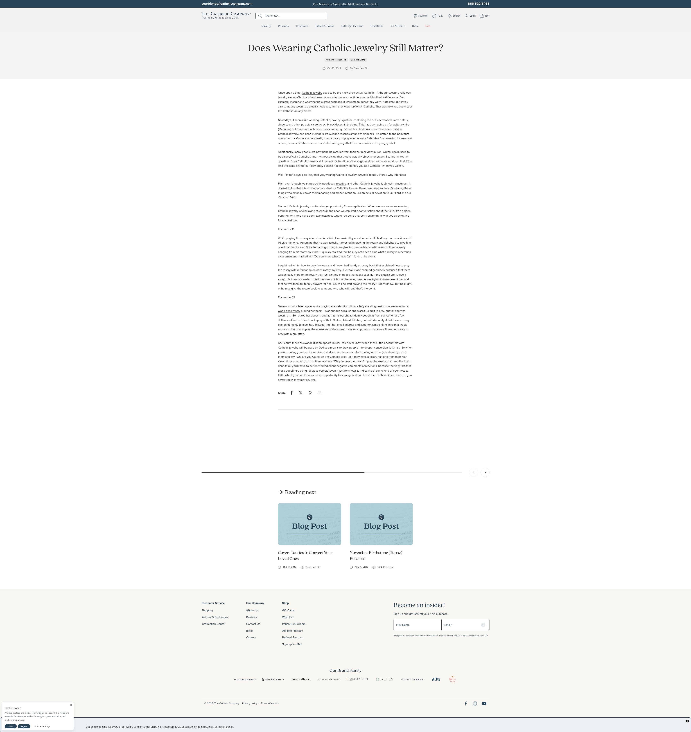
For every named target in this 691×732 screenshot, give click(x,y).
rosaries (341, 183)
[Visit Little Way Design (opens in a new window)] (452, 679)
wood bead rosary (289, 311)
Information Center (213, 624)
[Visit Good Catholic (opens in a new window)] (301, 679)
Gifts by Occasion (352, 26)
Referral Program (292, 637)
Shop (285, 603)
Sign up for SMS (292, 644)
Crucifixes (302, 26)
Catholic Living (358, 59)
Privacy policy (249, 703)
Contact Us (253, 624)
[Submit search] (260, 16)
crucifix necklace (319, 106)
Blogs (249, 631)
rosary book (368, 265)
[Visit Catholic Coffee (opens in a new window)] (273, 679)
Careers (251, 637)
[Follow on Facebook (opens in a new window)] (465, 703)
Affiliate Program (292, 631)
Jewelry (266, 26)
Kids (415, 26)
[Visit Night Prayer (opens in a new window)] (412, 679)
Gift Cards (288, 610)
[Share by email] (319, 392)
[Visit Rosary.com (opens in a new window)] (357, 679)
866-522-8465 (478, 3)
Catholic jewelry (312, 93)
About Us (252, 610)
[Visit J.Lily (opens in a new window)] (385, 679)
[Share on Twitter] (300, 392)
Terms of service (270, 703)
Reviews (251, 617)
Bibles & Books (324, 26)
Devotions (377, 26)
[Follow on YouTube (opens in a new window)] (484, 703)
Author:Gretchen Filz (336, 59)
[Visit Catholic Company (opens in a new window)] (245, 679)
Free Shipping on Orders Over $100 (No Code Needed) (345, 4)
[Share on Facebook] (291, 392)
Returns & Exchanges (215, 617)
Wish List (287, 617)
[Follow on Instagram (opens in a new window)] (475, 703)
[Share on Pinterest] (310, 392)
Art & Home (397, 26)
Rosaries (283, 26)
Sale (427, 26)
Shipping (207, 610)
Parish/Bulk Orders (293, 624)
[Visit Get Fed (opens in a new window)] (435, 679)
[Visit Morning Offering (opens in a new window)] (329, 679)
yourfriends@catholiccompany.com (227, 3)
